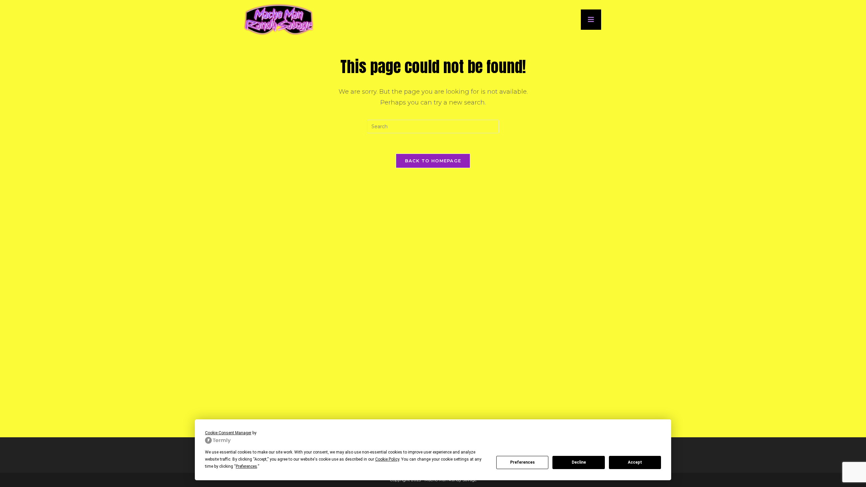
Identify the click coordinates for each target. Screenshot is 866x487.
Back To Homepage (433, 160)
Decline (579, 462)
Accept (635, 462)
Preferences (522, 462)
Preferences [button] (246, 466)
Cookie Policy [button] (387, 459)
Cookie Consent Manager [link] (228, 433)
